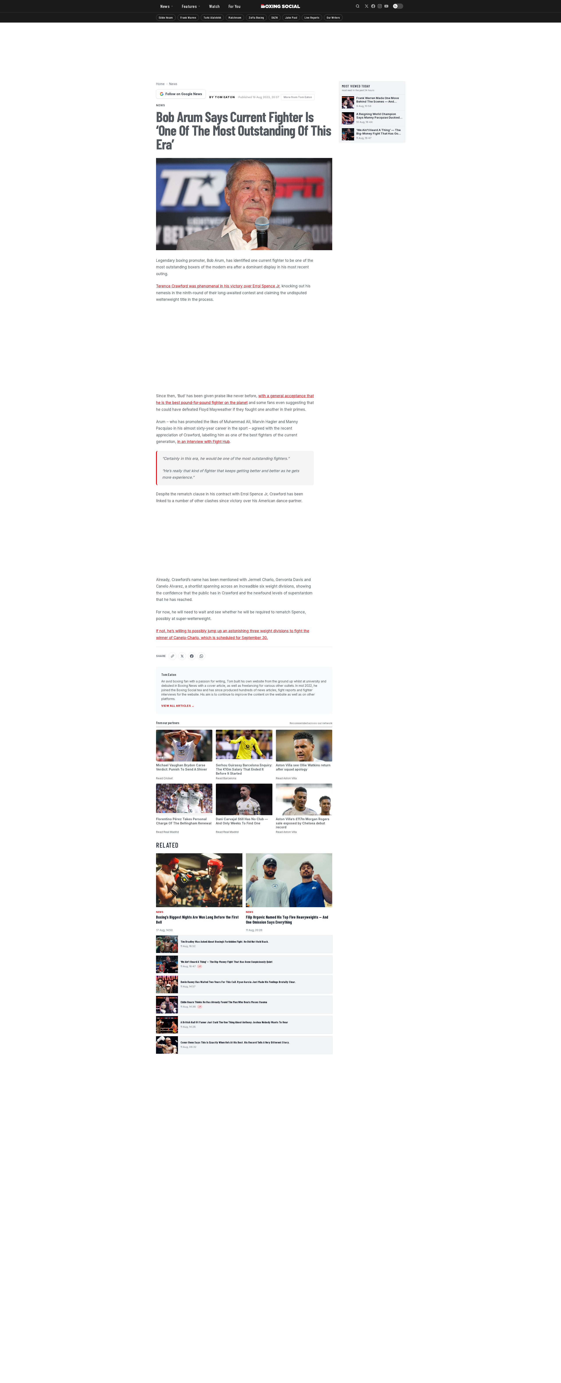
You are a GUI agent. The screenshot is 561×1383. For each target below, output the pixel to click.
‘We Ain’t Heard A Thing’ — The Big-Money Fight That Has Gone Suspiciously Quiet (226, 961)
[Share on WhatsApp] (201, 656)
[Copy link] (172, 656)
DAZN (275, 17)
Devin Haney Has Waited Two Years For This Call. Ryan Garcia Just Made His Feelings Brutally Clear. (238, 982)
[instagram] (380, 6)
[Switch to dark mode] (398, 6)
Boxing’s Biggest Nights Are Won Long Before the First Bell (197, 919)
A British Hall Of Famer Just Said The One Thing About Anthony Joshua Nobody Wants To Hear (234, 1022)
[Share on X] (182, 656)
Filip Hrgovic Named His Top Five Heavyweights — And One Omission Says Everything (287, 919)
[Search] (357, 6)
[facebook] (373, 6)
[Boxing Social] (280, 6)
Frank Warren (188, 17)
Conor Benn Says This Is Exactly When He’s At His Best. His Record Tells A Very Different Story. (235, 1042)
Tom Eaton (168, 674)
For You (235, 6)
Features (189, 6)
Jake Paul (291, 17)
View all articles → (177, 705)
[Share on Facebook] (192, 656)
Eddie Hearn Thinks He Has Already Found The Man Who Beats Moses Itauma (224, 1002)
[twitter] (367, 6)
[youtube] (386, 6)
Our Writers (333, 17)
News (165, 6)
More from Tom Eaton (298, 97)
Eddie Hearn (166, 17)
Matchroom (235, 17)
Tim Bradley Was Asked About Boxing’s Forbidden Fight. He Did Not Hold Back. (224, 941)
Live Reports (312, 17)
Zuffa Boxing (256, 17)
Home (160, 84)
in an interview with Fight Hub (203, 441)
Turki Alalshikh (212, 17)
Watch (214, 6)
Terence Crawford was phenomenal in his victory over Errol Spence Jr (217, 286)
